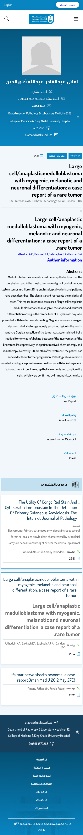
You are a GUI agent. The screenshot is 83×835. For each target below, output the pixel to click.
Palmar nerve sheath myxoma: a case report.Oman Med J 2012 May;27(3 (43, 677)
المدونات (41, 800)
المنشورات (41, 808)
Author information (64, 259)
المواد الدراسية (41, 775)
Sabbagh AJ (56, 254)
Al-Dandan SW (73, 254)
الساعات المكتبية (41, 783)
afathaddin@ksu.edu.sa (38, 135)
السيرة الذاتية (41, 767)
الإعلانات (41, 792)
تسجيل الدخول (67, 4)
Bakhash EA (41, 254)
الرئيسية (41, 759)
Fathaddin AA (24, 254)
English (8, 5)
